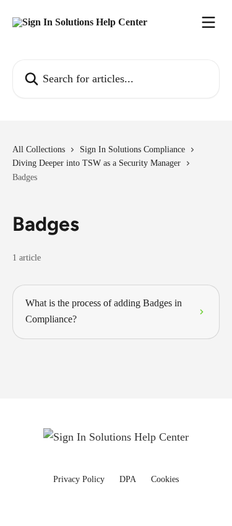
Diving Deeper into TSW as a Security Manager (96, 163)
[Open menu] (208, 22)
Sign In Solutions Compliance (132, 149)
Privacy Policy (79, 479)
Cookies (165, 479)
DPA (127, 479)
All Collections (38, 149)
